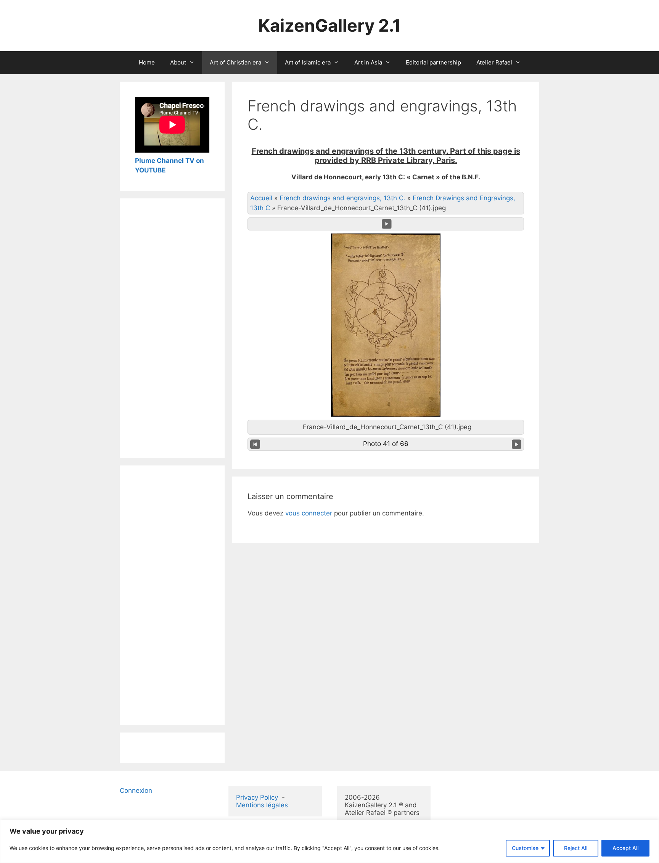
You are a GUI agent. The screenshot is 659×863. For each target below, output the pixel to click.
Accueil (261, 198)
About (178, 62)
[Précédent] (255, 444)
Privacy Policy (257, 797)
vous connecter (308, 513)
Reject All (575, 848)
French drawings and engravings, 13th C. (342, 198)
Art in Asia (368, 62)
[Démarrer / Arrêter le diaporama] (387, 224)
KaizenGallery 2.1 (329, 25)
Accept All (625, 848)
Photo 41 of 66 (385, 444)
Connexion (136, 790)
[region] (329, 841)
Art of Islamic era (308, 62)
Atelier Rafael (494, 62)
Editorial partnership (433, 62)
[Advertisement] (172, 328)
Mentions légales (262, 805)
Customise (525, 848)
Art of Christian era (235, 62)
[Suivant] (517, 444)
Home (147, 62)
